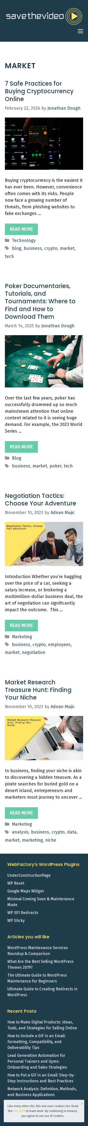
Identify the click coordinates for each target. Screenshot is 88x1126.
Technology (24, 240)
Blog (16, 458)
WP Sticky (16, 920)
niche (50, 840)
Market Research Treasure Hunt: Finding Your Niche (38, 690)
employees (59, 644)
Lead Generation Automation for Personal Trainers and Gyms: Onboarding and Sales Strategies (37, 1061)
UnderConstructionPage (29, 875)
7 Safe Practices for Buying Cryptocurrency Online (39, 91)
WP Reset (15, 883)
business (33, 248)
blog (16, 248)
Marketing (22, 636)
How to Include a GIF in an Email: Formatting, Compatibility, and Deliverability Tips (36, 1041)
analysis (20, 832)
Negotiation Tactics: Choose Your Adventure (40, 499)
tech (9, 256)
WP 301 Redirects (22, 912)
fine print (19, 1111)
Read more (21, 229)
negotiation (33, 652)
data (72, 832)
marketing (32, 840)
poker (55, 466)
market (67, 248)
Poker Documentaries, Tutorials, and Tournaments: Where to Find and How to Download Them (40, 301)
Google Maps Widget (25, 891)
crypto (50, 248)
